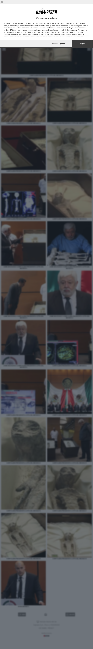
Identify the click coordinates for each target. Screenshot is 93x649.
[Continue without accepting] (2, 2)
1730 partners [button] (18, 23)
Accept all (82, 43)
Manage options (58, 43)
